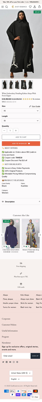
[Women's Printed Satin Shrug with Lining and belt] (31, 233)
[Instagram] (14, 362)
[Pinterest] (17, 362)
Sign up (35, 356)
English (14, 379)
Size (3, 106)
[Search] (7, 6)
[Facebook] (7, 362)
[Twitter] (3, 362)
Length (5, 116)
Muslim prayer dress (10, 303)
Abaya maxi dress (27, 299)
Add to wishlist (19, 143)
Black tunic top (26, 307)
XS (5, 110)
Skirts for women (27, 303)
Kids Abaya (25, 295)
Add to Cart (21, 137)
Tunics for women (9, 307)
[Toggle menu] (2, 6)
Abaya (5, 295)
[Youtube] (10, 362)
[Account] (34, 7)
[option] (21, 44)
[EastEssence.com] (19, 6)
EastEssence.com (17, 386)
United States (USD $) (19, 373)
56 (5, 120)
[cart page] (39, 6)
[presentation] (2, 235)
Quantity (5, 126)
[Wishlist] (30, 7)
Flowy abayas (8, 299)
